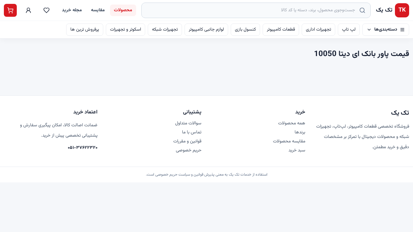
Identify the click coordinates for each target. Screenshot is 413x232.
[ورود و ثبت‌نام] (28, 10)
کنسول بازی (245, 29)
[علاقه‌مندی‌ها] (46, 10)
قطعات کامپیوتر (281, 29)
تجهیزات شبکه (165, 29)
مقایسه (98, 10)
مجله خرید (72, 10)
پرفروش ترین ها (84, 29)
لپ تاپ (349, 29)
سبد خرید (296, 150)
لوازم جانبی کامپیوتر (206, 29)
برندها (300, 132)
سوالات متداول (188, 123)
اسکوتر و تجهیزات (125, 29)
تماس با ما (191, 132)
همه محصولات (291, 123)
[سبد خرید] (10, 10)
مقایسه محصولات (289, 141)
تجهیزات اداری (318, 29)
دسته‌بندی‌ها (385, 29)
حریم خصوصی (188, 150)
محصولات (123, 10)
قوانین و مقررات (187, 141)
